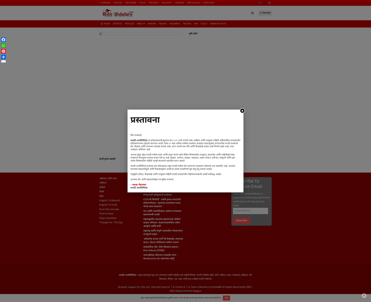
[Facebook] (3, 40)
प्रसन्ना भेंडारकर (139, 184)
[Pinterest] (3, 51)
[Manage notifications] (364, 295)
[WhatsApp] (3, 45)
